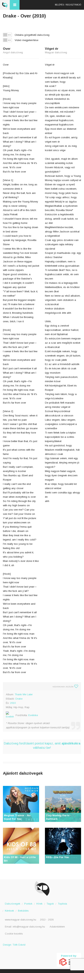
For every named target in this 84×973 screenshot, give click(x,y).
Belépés (59, 5)
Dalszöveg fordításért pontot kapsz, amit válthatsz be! (42, 745)
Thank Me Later (24, 694)
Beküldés (23, 910)
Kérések (9, 910)
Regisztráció (73, 5)
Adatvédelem (57, 926)
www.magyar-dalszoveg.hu (20, 919)
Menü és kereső (15, 5)
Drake (18, 698)
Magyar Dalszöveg (5, 5)
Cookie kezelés (14, 933)
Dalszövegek (12, 903)
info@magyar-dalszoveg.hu (29, 926)
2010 (13, 703)
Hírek (39, 903)
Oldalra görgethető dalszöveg (32, 34)
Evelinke (33, 715)
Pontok (28, 903)
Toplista (62, 903)
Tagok (50, 903)
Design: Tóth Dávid (14, 944)
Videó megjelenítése (26, 40)
